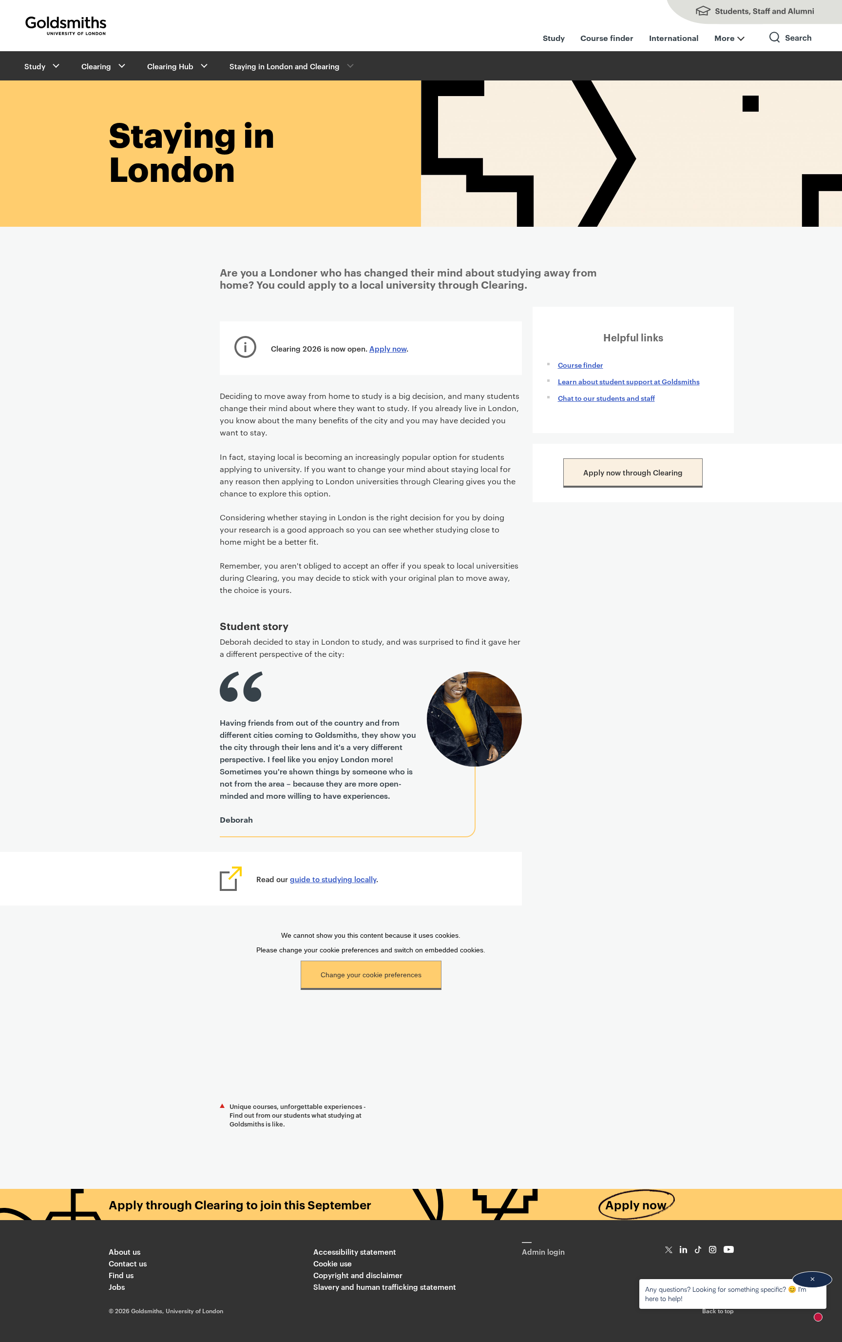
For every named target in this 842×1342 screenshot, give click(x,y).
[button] (55, 65)
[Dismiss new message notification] (812, 1279)
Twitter (668, 1249)
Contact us (128, 1263)
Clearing (96, 66)
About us (124, 1251)
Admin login (543, 1251)
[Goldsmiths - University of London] (65, 26)
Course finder (606, 37)
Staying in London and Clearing (285, 66)
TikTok (698, 1249)
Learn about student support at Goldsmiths (629, 381)
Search (791, 46)
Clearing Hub (170, 66)
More (724, 37)
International (674, 37)
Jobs (117, 1287)
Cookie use (332, 1263)
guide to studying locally (333, 879)
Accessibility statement (354, 1251)
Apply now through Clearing (633, 472)
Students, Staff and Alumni (744, 12)
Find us (121, 1275)
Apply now (387, 348)
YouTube (729, 1249)
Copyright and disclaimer (357, 1275)
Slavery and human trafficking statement (384, 1287)
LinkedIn (683, 1249)
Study (554, 37)
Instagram (712, 1249)
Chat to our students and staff (606, 397)
